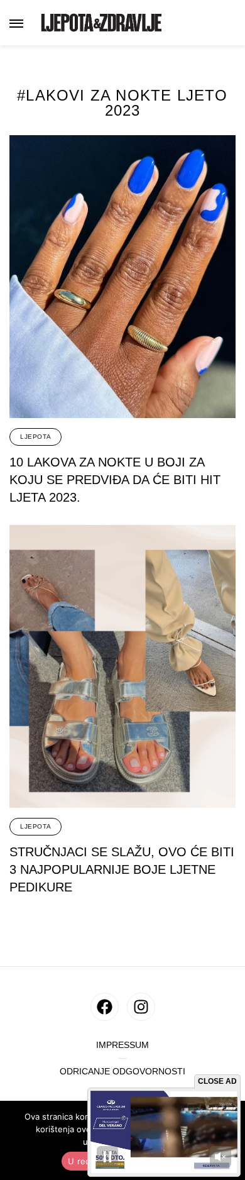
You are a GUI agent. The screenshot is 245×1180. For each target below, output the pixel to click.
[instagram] (141, 1007)
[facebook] (104, 1007)
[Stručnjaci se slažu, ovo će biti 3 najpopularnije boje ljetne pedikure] (122, 666)
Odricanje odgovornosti (122, 1071)
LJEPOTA (35, 436)
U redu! (83, 1161)
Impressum (122, 1045)
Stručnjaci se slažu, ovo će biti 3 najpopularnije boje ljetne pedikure (121, 869)
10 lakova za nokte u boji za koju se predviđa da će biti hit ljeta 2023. (114, 479)
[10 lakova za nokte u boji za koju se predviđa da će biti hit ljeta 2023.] (122, 276)
